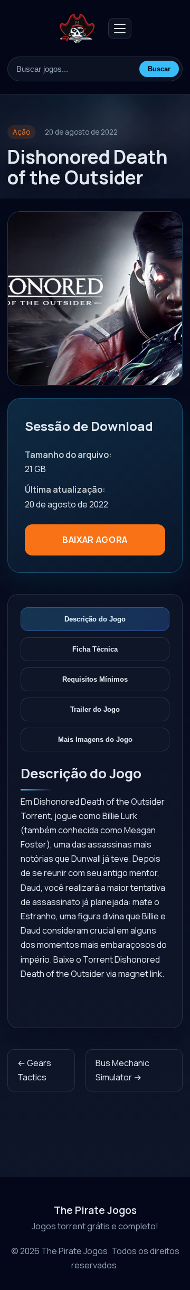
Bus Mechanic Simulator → (122, 1070)
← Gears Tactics (34, 1070)
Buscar (159, 69)
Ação (21, 132)
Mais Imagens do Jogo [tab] (95, 739)
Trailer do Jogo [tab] (95, 709)
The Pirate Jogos (95, 1210)
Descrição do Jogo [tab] (95, 619)
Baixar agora (95, 539)
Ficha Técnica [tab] (95, 649)
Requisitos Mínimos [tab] (95, 679)
